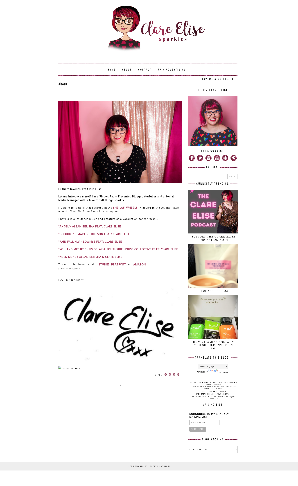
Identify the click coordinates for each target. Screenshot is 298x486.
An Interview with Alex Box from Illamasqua (213, 397)
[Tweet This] (169, 375)
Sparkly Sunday (209, 391)
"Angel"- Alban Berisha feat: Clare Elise (89, 226)
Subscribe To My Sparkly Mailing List (209, 415)
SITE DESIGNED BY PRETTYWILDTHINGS (149, 466)
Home (119, 385)
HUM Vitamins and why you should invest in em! (213, 345)
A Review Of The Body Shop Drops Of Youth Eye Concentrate (214, 388)
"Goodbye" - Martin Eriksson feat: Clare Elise (94, 234)
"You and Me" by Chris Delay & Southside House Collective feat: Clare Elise (118, 249)
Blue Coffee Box (213, 290)
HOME (112, 69)
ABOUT (127, 69)
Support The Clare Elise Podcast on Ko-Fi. (213, 238)
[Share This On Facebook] (165, 375)
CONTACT (144, 69)
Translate (223, 372)
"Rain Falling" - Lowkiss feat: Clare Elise (90, 241)
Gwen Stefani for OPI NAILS (208, 394)
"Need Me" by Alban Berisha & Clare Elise (90, 257)
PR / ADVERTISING (172, 69)
